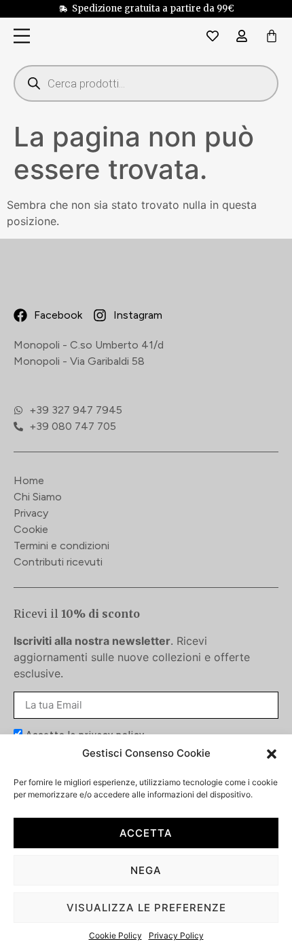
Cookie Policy (115, 935)
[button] (271, 754)
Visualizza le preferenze (146, 907)
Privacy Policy (176, 935)
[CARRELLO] (271, 37)
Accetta (146, 833)
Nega (146, 870)
